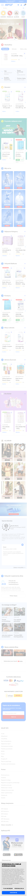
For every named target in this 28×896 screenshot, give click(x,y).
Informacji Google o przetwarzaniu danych (10, 883)
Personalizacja (19, 888)
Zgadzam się (13, 892)
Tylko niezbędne (8, 888)
